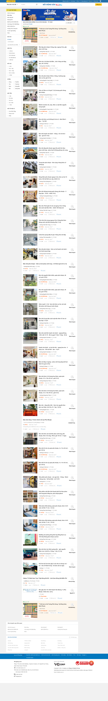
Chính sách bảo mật (45, 655)
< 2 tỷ (10, 66)
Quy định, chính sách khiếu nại (33, 655)
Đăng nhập (96, 1)
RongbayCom (18, 676)
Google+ (84, 655)
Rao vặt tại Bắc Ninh (43, 643)
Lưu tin (60, 37)
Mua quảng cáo (84, 1)
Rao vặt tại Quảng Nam (43, 645)
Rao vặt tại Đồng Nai (10, 650)
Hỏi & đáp (63, 655)
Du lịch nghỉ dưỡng (12, 631)
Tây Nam (17, 84)
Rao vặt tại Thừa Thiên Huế (61, 645)
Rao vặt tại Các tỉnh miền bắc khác (13, 645)
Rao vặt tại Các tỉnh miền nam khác (46, 650)
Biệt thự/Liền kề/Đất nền (13, 629)
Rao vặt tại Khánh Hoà (26, 645)
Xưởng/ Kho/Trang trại (62, 629)
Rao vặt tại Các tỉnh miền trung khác (13, 647)
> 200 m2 (11, 59)
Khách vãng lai (72, 50)
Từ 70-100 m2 (12, 55)
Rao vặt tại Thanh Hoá (60, 643)
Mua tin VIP (26, 26)
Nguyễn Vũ (72, 593)
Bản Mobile (69, 655)
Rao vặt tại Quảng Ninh (27, 643)
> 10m (10, 104)
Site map (79, 655)
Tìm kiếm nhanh (29, 657)
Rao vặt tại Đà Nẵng (60, 640)
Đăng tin (98, 4)
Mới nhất (69, 22)
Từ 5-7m (11, 100)
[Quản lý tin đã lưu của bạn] (100, 1)
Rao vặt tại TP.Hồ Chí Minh (27, 640)
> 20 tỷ (10, 75)
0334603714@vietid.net (73, 423)
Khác (10, 115)
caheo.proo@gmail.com (73, 581)
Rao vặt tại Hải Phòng (43, 640)
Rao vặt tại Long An (26, 650)
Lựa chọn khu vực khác (13, 44)
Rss (74, 655)
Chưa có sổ (11, 113)
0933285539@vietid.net (73, 32)
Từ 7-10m (11, 102)
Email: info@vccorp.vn (59, 672)
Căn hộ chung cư (11, 627)
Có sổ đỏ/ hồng (12, 111)
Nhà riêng (26, 627)
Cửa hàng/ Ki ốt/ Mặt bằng (30, 629)
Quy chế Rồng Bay (18, 655)
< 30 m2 (10, 51)
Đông (10, 82)
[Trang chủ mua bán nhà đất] (52, 5)
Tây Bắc (17, 82)
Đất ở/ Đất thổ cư (44, 629)
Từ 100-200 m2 (12, 57)
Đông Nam (17, 88)
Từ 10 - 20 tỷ (11, 73)
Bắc (10, 88)
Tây (10, 84)
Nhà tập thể (60, 627)
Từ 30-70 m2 (12, 53)
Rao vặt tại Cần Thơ (43, 647)
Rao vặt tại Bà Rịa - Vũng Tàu (62, 647)
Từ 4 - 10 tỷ (11, 70)
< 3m (10, 96)
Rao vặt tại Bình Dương (27, 647)
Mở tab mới (53, 37)
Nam (10, 86)
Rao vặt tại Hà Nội (9, 640)
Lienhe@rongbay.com (20, 667)
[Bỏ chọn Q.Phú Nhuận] (13, 41)
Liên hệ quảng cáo (55, 655)
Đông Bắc (17, 86)
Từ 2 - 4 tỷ (11, 68)
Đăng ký (90, 1)
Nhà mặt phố (43, 627)
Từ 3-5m (11, 98)
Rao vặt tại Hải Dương (10, 643)
